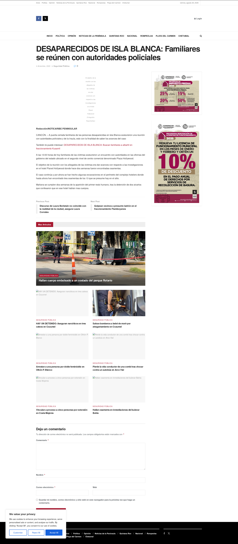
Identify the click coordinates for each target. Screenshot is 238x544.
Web (95, 487)
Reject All (36, 532)
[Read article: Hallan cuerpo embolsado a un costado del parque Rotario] (90, 258)
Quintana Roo (81, 3)
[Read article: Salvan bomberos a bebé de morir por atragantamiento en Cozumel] (119, 303)
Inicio (38, 3)
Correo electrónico (46, 487)
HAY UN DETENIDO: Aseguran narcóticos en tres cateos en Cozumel (61, 325)
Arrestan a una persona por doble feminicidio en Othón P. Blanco (60, 368)
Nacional (91, 3)
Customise (18, 532)
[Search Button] (201, 36)
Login (199, 18)
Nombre (40, 474)
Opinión (52, 3)
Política (44, 3)
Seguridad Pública (61, 66)
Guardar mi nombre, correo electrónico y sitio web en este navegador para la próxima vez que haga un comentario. (87, 501)
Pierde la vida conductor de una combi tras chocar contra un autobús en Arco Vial (118, 368)
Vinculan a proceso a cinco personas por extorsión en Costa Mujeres (61, 411)
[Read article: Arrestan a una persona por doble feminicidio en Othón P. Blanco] (62, 346)
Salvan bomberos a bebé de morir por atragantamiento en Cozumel (112, 325)
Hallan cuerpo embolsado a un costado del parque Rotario (75, 280)
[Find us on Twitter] (45, 18)
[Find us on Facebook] (38, 18)
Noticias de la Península (65, 3)
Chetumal (126, 3)
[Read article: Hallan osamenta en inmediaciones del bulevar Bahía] (119, 389)
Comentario (42, 440)
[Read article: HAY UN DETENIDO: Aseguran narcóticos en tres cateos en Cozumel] (62, 303)
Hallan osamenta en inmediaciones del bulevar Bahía (116, 411)
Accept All (54, 532)
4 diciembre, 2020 (43, 66)
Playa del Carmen (114, 3)
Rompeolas (101, 3)
